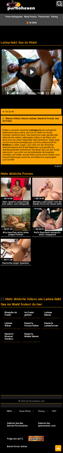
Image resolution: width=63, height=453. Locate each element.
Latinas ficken (8, 324)
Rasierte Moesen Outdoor (9, 336)
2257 (54, 411)
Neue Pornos (30, 16)
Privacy (41, 411)
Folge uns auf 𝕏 (15, 439)
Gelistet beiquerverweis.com (46, 424)
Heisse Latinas (28, 118)
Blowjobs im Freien (11, 313)
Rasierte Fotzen (45, 118)
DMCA (9, 411)
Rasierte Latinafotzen (51, 324)
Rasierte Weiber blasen (31, 335)
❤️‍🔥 (31, 22)
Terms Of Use (25, 411)
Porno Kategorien (14, 16)
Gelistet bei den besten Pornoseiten (17, 424)
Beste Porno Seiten (17, 446)
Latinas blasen (48, 313)
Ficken (16, 118)
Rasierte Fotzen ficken (31, 324)
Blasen (9, 118)
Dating (54, 16)
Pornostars (44, 16)
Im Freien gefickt (29, 313)
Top (58, 448)
